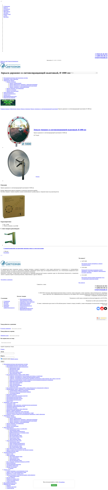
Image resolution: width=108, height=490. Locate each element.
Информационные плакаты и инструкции (19, 381)
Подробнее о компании (6, 279)
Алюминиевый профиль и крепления (18, 390)
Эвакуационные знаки (15, 373)
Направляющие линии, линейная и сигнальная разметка (20, 389)
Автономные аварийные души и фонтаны (17, 409)
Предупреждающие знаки (15, 372)
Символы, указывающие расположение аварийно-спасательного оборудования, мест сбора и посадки (34, 378)
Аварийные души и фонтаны (11, 79)
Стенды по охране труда (12, 480)
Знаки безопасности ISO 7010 (13, 440)
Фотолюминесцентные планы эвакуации (16, 365)
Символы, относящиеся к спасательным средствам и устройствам (25, 376)
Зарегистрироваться (13, 61)
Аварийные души (10, 403)
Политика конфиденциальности (9, 307)
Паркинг (8, 485)
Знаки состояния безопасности (17, 444)
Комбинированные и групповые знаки (19, 432)
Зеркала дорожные (11, 81)
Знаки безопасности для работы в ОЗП (16, 448)
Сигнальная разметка (14, 393)
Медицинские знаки (14, 369)
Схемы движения (10, 481)
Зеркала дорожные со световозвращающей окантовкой (23, 85)
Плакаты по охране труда (12, 479)
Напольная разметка (11, 394)
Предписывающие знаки (15, 435)
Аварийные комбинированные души (15, 406)
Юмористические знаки (12, 451)
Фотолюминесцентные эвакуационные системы (16, 78)
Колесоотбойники (11, 463)
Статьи (5, 15)
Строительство (10, 488)
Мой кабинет (7, 11)
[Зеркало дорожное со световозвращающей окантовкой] (18, 147)
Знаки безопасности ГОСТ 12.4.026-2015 (16, 428)
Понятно (54, 485)
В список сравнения (6, 328)
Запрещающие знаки (14, 368)
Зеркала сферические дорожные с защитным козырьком (23, 84)
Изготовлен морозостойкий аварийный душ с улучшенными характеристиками (93, 278)
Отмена (2, 349)
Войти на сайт (4, 61)
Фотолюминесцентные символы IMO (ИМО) (17, 374)
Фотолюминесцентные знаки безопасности (17, 366)
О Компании (7, 6)
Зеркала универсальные (15, 83)
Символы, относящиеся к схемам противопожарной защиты (24, 377)
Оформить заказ (5, 335)
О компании (7, 301)
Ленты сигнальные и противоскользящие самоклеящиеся (20, 475)
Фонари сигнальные (11, 467)
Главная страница (5, 109)
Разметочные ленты (14, 476)
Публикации (7, 9)
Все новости (82, 282)
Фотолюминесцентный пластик (14, 398)
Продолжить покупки (16, 328)
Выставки (6, 17)
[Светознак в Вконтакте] (98, 309)
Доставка (6, 13)
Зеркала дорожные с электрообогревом (19, 87)
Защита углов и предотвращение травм (16, 472)
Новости (6, 7)
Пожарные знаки (13, 370)
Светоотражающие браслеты (13, 464)
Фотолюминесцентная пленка (14, 397)
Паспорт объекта (10, 477)
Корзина (3, 62)
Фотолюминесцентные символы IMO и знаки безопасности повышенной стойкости (27, 387)
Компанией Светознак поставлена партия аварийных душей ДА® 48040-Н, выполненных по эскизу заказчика (94, 271)
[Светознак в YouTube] (102, 309)
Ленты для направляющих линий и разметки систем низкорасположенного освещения (31, 380)
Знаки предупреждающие (15, 382)
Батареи (11, 468)
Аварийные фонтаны (11, 407)
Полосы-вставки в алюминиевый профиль (20, 391)
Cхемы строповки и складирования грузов (17, 471)
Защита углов (9, 453)
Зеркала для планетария (12, 91)
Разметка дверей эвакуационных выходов (16, 395)
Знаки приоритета (14, 457)
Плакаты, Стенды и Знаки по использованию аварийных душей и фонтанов (25, 414)
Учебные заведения (11, 486)
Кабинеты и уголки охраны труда (14, 473)
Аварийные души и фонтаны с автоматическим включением (21, 405)
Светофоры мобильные (12, 465)
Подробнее (62, 482)
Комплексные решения (9, 97)
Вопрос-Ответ (7, 14)
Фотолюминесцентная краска (13, 399)
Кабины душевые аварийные (13, 410)
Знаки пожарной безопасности (17, 431)
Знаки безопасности (9, 92)
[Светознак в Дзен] (105, 309)
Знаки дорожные (10, 455)
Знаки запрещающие (14, 384)
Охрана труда (7, 95)
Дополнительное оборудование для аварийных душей (20, 413)
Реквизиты (6, 305)
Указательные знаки (14, 438)
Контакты (6, 10)
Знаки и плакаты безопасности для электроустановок (19, 449)
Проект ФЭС (9, 401)
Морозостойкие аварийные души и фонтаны (17, 411)
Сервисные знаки (13, 386)
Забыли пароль (14, 359)
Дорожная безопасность (10, 93)
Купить (37, 176)
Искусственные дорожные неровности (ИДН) (18, 461)
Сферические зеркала (9, 80)
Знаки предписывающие (15, 385)
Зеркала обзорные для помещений (15, 88)
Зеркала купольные (11, 89)
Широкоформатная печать (10, 96)
